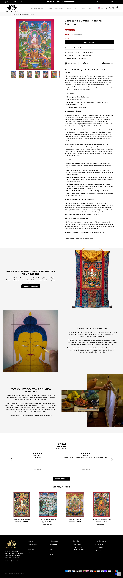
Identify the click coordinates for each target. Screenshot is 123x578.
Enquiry (82, 48)
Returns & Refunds (78, 549)
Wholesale (19, 2)
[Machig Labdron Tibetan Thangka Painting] (101, 504)
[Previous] (13, 44)
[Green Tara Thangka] (48, 504)
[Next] (56, 44)
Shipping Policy (77, 547)
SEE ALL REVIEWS (61, 478)
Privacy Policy (77, 544)
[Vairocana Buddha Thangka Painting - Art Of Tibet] (21, 74)
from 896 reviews (61, 449)
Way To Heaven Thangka (21, 519)
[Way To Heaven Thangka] (21, 504)
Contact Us (115, 2)
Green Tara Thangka (48, 519)
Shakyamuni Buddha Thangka (75, 519)
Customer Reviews (102, 2)
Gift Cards (53, 547)
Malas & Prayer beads (55, 8)
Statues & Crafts (87, 8)
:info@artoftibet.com (14, 560)
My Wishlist (53, 544)
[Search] (106, 8)
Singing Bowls (72, 8)
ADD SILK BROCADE (31, 286)
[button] (116, 8)
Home (11, 14)
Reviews (52, 552)
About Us (9, 2)
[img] (61, 446)
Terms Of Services (78, 552)
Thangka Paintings (36, 8)
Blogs (51, 554)
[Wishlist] (113, 8)
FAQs (28, 552)
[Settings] (109, 8)
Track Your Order (32, 544)
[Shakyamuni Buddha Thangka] (74, 504)
